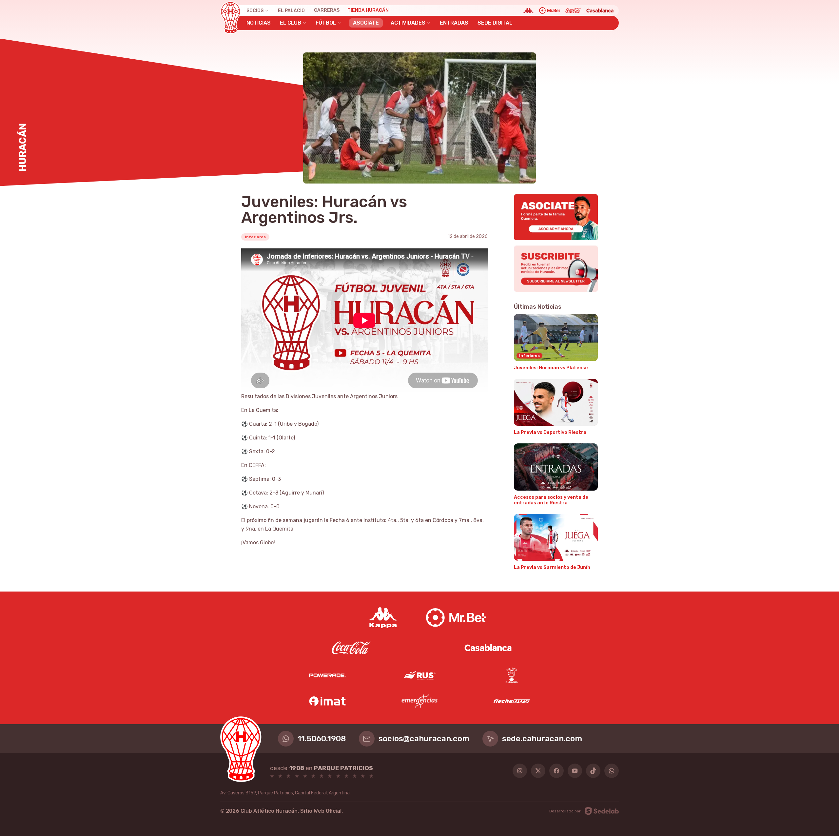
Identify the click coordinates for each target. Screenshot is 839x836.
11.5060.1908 (322, 738)
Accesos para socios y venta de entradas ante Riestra (551, 500)
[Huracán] (230, 17)
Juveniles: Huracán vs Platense (551, 368)
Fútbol (326, 23)
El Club (290, 23)
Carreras (327, 10)
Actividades (408, 23)
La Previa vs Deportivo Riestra (550, 432)
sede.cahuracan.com (542, 738)
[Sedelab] (602, 811)
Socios (254, 10)
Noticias (258, 23)
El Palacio (291, 10)
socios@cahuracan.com (424, 738)
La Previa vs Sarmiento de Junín (552, 567)
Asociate (366, 23)
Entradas (454, 23)
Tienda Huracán (368, 10)
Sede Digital (495, 23)
